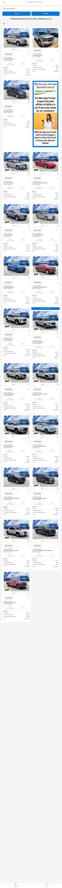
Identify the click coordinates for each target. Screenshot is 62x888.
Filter (46, 13)
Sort (17, 13)
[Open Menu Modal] (4, 2)
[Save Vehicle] (28, 55)
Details (23, 63)
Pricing (10, 63)
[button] (28, 49)
